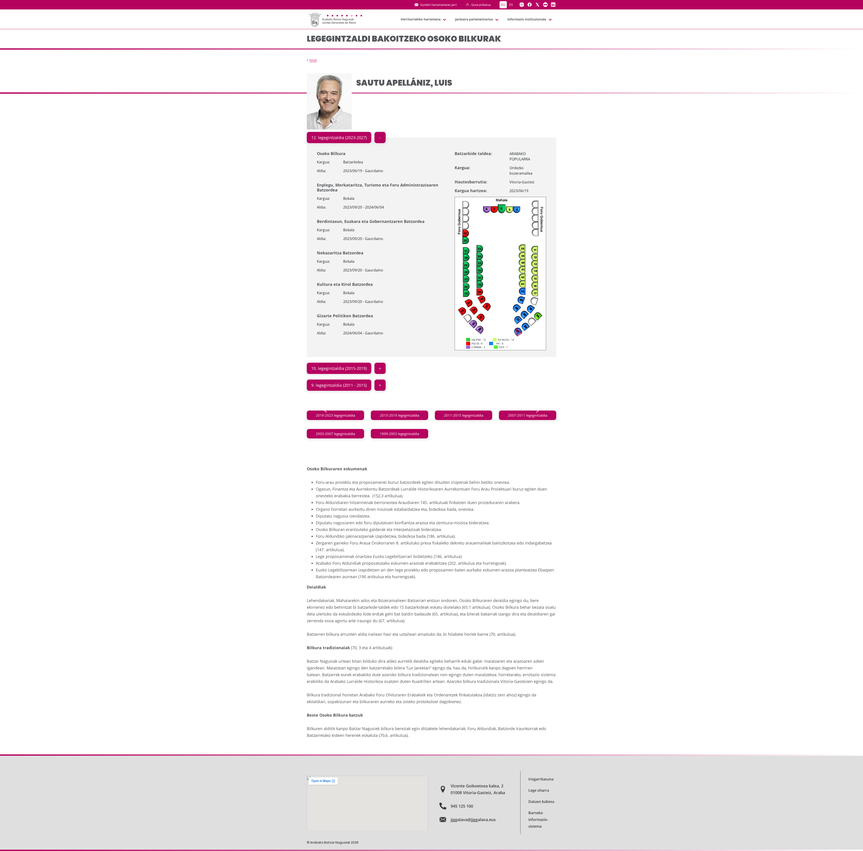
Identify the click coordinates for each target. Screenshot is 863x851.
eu (503, 4)
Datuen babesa (541, 801)
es (511, 4)
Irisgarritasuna (541, 779)
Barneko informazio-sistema (538, 819)
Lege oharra (538, 790)
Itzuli (313, 60)
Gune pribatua (481, 5)
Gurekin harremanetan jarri (438, 5)
